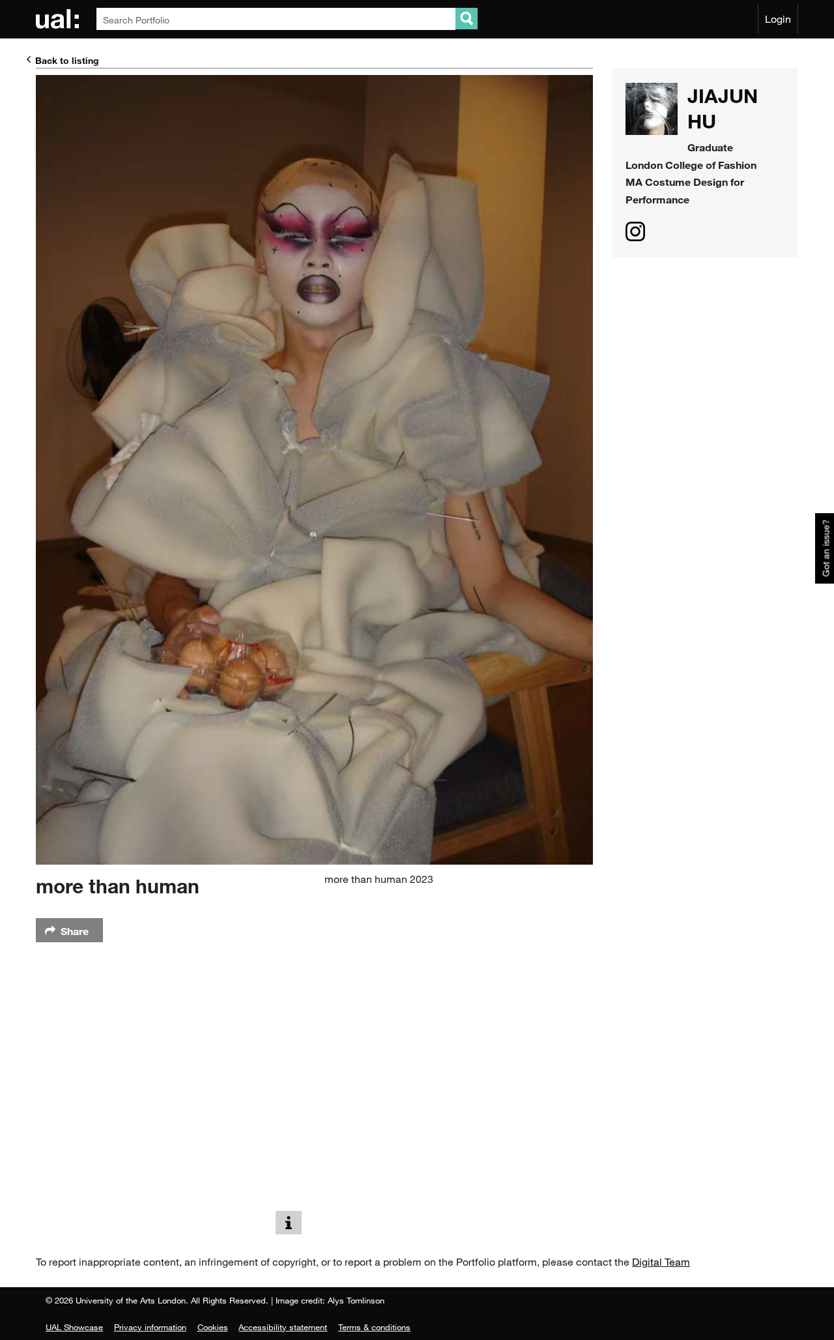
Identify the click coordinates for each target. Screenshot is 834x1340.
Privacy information (150, 1327)
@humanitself (635, 231)
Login (778, 18)
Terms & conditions (374, 1327)
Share (75, 931)
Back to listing (67, 60)
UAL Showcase (74, 1327)
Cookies (212, 1327)
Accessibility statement (282, 1327)
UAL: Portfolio (59, 19)
